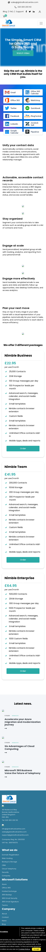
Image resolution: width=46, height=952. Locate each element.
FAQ (11, 11)
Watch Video (23, 53)
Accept (36, 949)
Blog (5, 11)
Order (23, 448)
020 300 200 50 (24, 7)
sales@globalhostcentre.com (24, 2)
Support (20, 11)
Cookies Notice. (24, 949)
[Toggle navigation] (41, 23)
